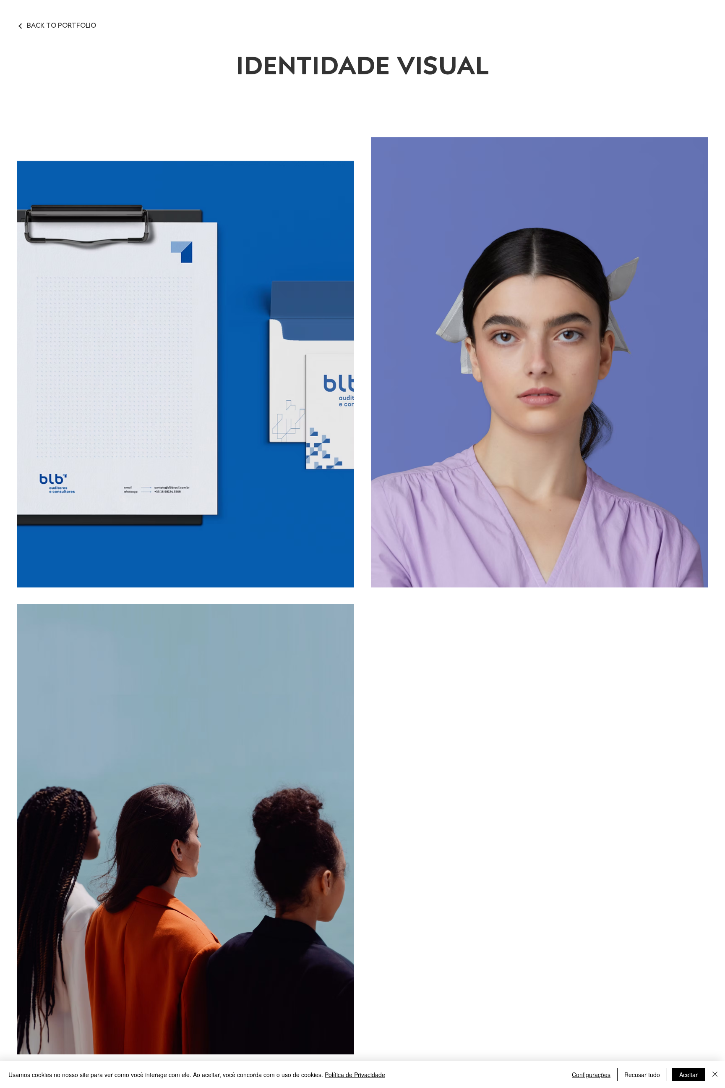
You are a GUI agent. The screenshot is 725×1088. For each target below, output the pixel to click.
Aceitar (688, 1074)
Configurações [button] (591, 1074)
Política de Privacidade (355, 1074)
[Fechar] (715, 1074)
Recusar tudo (642, 1074)
